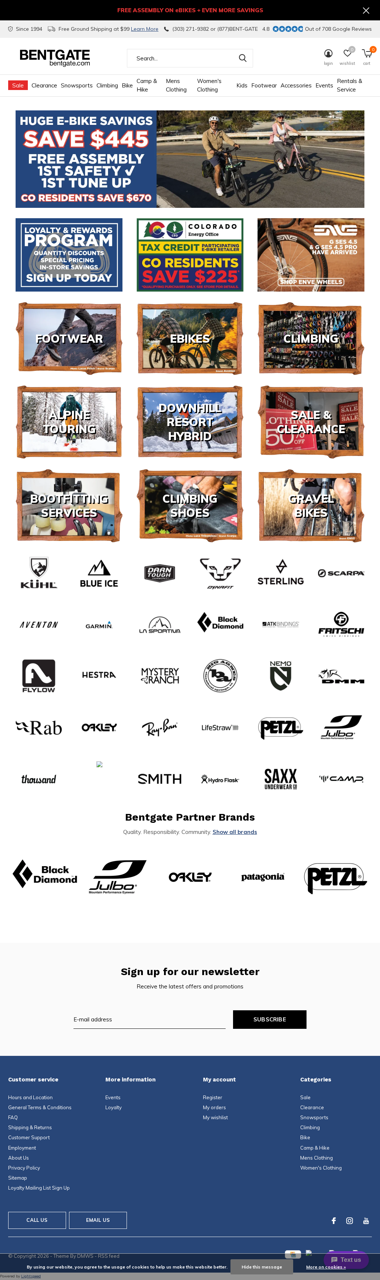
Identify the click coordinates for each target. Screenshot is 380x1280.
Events (324, 85)
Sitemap (17, 1178)
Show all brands (235, 831)
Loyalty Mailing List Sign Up (39, 1188)
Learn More (144, 29)
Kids (242, 85)
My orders (214, 1107)
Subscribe (269, 1019)
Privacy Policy (24, 1168)
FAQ (13, 1117)
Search (242, 58)
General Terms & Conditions (40, 1107)
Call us (37, 1220)
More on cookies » (326, 1267)
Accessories (296, 85)
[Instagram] (349, 1221)
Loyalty (113, 1107)
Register (212, 1097)
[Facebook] (334, 1221)
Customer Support (29, 1137)
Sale (18, 85)
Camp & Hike (147, 85)
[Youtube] (366, 1221)
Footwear (264, 85)
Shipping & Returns (30, 1127)
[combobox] (190, 58)
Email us (98, 1220)
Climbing (107, 85)
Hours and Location (30, 1097)
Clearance (44, 85)
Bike (127, 85)
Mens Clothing (176, 85)
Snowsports (77, 85)
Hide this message (262, 1267)
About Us (18, 1158)
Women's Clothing (209, 85)
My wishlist (215, 1117)
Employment (22, 1148)
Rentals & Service (349, 85)
